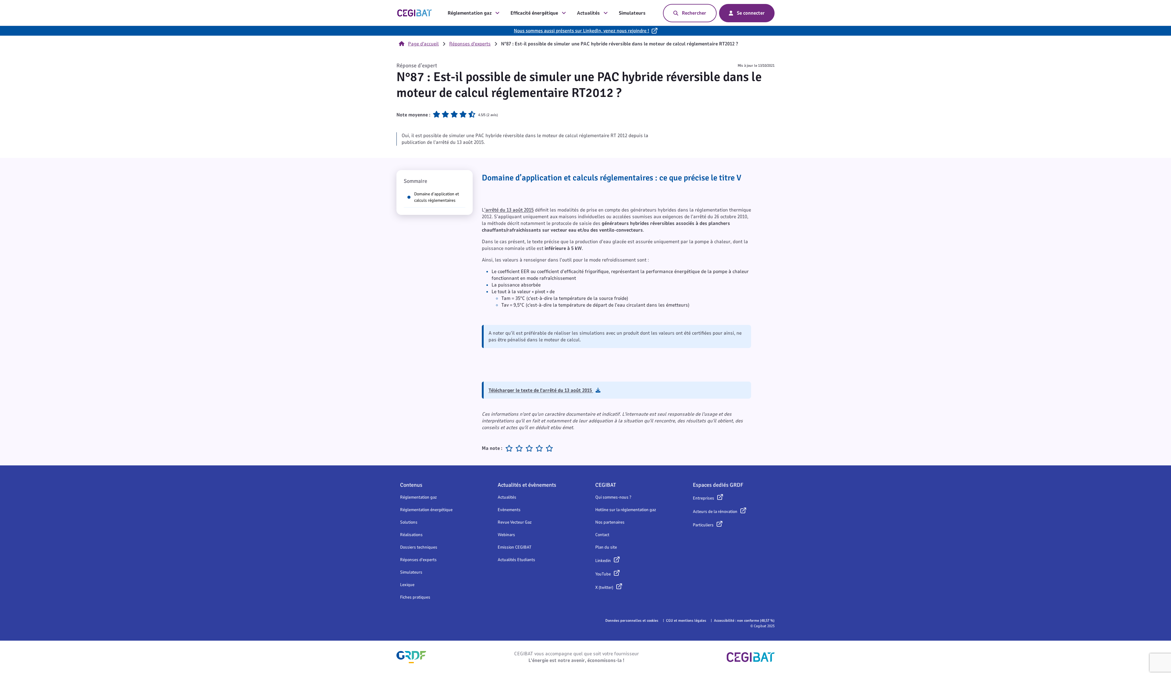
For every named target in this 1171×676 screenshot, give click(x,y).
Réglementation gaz (470, 13)
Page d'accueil (423, 44)
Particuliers (703, 525)
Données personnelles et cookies (631, 620)
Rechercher (694, 13)
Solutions (408, 522)
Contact (602, 535)
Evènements (509, 510)
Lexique (407, 585)
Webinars (506, 535)
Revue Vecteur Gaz (515, 522)
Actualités (588, 13)
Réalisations (411, 535)
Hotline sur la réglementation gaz (625, 510)
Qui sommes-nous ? (613, 497)
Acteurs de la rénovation (715, 511)
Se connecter (751, 13)
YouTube (603, 574)
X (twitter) (604, 587)
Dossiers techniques (418, 547)
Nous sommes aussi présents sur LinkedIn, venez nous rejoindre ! (581, 31)
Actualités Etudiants (516, 560)
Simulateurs (632, 13)
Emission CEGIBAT (515, 547)
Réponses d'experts (470, 44)
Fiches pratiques (415, 597)
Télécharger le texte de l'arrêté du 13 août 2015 (541, 390)
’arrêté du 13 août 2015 (509, 210)
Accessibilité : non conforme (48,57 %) (744, 620)
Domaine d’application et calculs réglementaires (436, 197)
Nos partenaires (610, 522)
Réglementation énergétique (426, 510)
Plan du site (606, 547)
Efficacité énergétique (534, 13)
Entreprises (703, 498)
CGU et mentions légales (686, 620)
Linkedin (603, 561)
